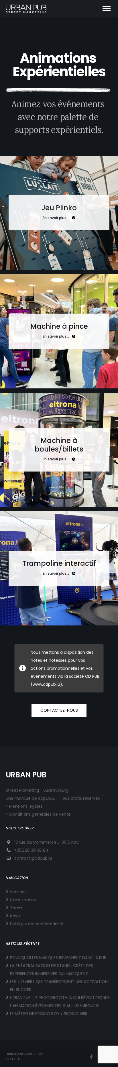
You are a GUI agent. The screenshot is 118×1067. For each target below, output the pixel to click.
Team (16, 908)
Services (18, 892)
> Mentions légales (24, 806)
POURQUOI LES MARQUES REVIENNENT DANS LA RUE (58, 957)
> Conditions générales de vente (38, 814)
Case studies (23, 900)
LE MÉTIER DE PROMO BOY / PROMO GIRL (49, 1013)
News (15, 916)
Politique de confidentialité (37, 924)
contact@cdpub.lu (33, 858)
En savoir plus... (56, 217)
